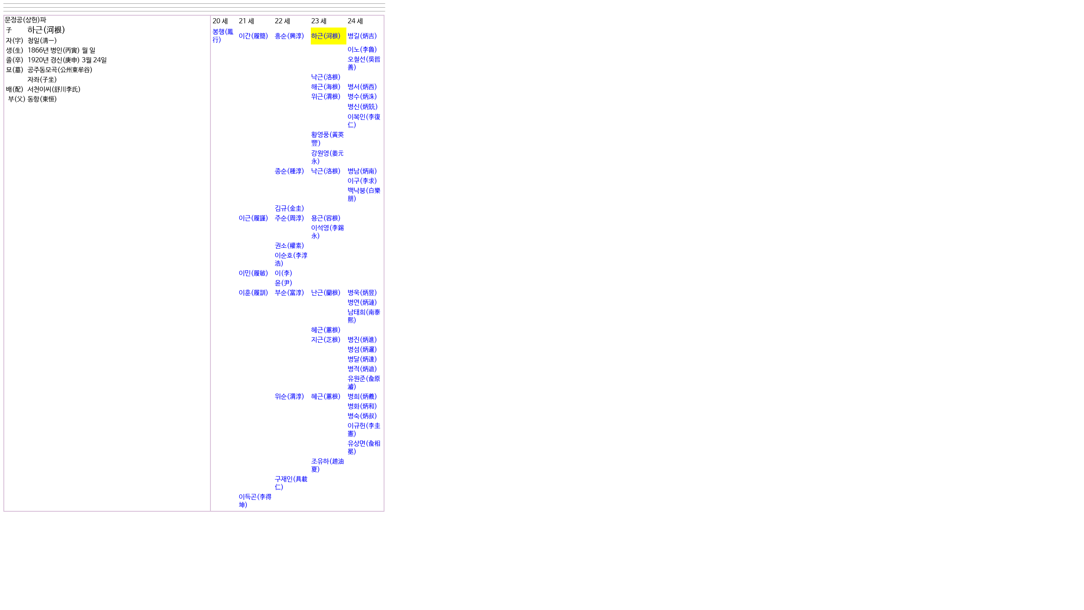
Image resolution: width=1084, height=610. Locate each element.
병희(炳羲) (362, 397)
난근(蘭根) (326, 293)
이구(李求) (362, 181)
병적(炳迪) (362, 369)
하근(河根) (326, 36)
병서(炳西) (362, 87)
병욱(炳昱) (362, 293)
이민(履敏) (253, 273)
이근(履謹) (253, 218)
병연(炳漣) (362, 303)
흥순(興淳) (289, 36)
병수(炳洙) (362, 97)
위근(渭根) (326, 97)
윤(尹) (284, 283)
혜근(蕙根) (326, 330)
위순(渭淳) (289, 397)
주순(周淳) (289, 218)
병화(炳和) (362, 406)
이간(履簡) (253, 36)
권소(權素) (289, 246)
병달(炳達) (362, 359)
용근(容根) (326, 218)
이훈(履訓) (253, 293)
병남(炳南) (362, 171)
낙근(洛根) (326, 77)
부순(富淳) (289, 293)
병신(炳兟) (363, 107)
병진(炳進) (362, 340)
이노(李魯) (362, 50)
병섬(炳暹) (362, 350)
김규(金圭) (289, 209)
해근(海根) (326, 87)
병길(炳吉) (362, 36)
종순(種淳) (289, 171)
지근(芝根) (326, 340)
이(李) (284, 273)
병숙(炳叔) (362, 416)
